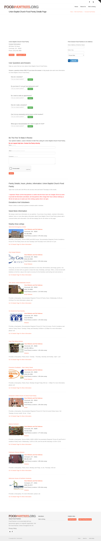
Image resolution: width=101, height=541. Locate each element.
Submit (11, 173)
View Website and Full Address (33, 229)
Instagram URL (21, 55)
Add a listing (92, 6)
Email (25, 264)
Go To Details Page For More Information (20, 244)
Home (76, 6)
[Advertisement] (50, 25)
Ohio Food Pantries (78, 11)
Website (11, 55)
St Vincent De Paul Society (17, 311)
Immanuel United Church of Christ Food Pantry (22, 395)
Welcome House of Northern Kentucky (20, 478)
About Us (83, 6)
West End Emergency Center (17, 227)
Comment (13, 156)
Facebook (12, 531)
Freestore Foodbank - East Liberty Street (21, 367)
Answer (30, 79)
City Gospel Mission (14, 252)
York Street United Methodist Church (19, 282)
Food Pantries (21, 7)
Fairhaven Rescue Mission (16, 452)
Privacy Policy (13, 528)
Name (12, 145)
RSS (9, 531)
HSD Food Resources (85, 519)
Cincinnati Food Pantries (90, 11)
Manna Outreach (14, 424)
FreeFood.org (72, 519)
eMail (17, 150)
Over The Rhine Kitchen (16, 341)
